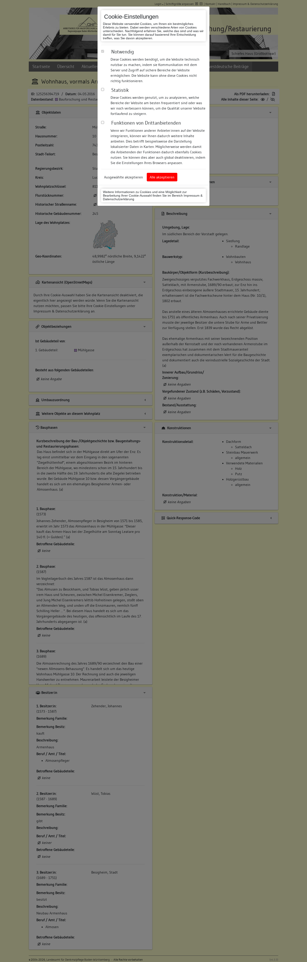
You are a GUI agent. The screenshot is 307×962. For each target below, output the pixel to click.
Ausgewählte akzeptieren (123, 177)
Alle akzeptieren (162, 177)
